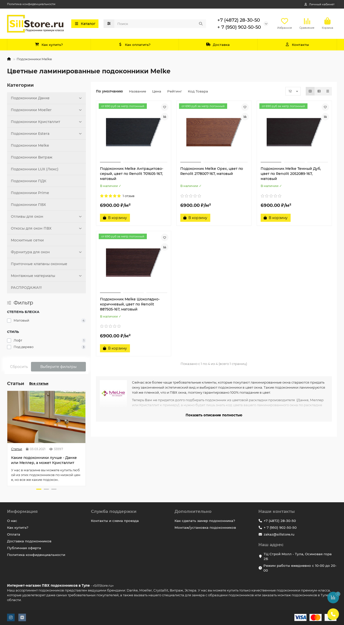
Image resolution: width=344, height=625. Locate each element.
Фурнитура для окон (30, 252)
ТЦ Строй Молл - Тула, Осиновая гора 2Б (298, 556)
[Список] (319, 91)
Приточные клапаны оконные (39, 264)
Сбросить (19, 366)
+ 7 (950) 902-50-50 (239, 27)
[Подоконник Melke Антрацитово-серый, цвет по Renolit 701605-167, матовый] (133, 132)
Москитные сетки (27, 240)
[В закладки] (164, 107)
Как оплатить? (138, 45)
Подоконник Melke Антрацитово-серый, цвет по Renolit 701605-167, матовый (131, 173)
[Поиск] (201, 24)
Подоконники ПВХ (28, 204)
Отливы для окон (27, 216)
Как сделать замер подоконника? (205, 521)
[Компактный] (327, 91)
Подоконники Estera (30, 133)
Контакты (300, 45)
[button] (7, 437)
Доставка (221, 45)
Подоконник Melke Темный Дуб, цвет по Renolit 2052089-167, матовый (291, 173)
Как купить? (52, 45)
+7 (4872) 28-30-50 (238, 20)
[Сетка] (310, 91)
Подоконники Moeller (31, 110)
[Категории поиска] (109, 23)
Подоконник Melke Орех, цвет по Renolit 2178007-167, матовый (211, 171)
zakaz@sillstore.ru (279, 534)
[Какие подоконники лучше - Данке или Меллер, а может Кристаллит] (46, 417)
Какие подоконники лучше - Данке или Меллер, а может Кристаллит (44, 460)
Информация (22, 511)
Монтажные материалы (33, 275)
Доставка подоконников (29, 541)
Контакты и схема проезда (115, 521)
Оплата (13, 534)
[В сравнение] (164, 116)
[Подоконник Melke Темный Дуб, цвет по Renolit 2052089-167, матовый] (294, 132)
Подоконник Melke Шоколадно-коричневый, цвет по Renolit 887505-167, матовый (130, 304)
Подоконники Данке (30, 98)
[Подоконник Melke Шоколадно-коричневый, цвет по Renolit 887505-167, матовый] (133, 262)
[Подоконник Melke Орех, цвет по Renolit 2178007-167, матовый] (214, 132)
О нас (12, 521)
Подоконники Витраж (31, 157)
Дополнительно (193, 511)
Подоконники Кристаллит (35, 121)
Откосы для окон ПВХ (31, 228)
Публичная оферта (24, 548)
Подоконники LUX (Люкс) (34, 169)
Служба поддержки (113, 511)
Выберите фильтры (58, 366)
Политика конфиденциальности (31, 4)
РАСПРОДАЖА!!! (26, 287)
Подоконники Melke (30, 145)
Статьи (16, 449)
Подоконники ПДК (28, 181)
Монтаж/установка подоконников (205, 527)
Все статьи (38, 383)
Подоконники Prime (30, 193)
